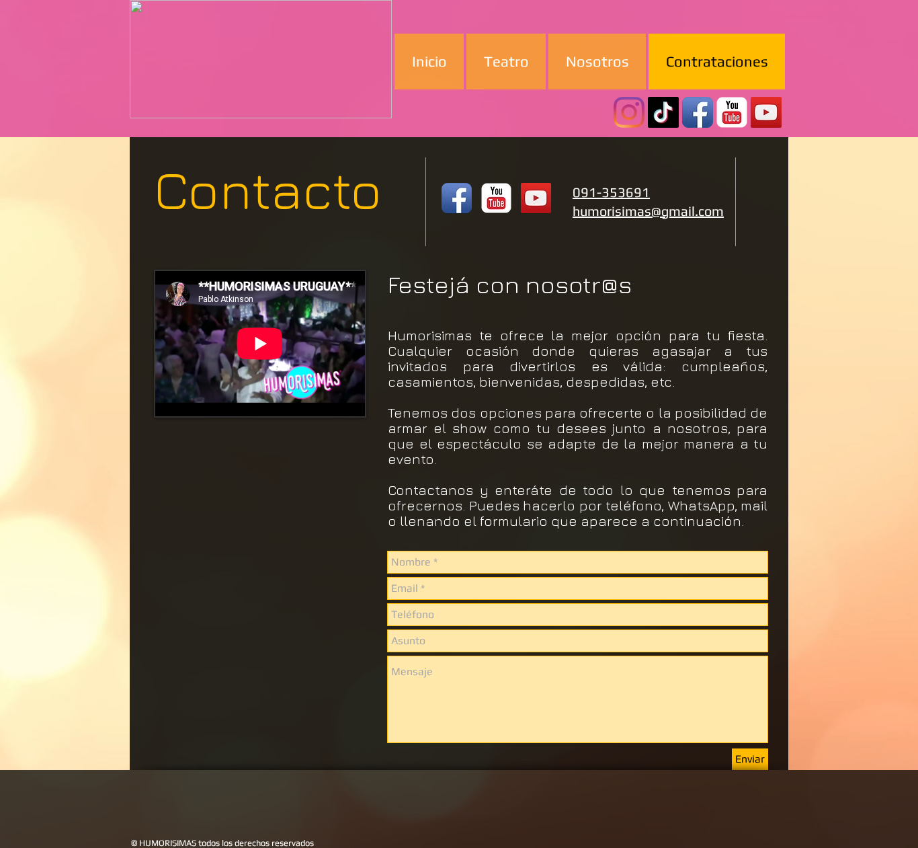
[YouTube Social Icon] (766, 112)
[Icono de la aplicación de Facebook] (697, 112)
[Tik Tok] (663, 112)
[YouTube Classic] (731, 112)
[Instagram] (629, 112)
